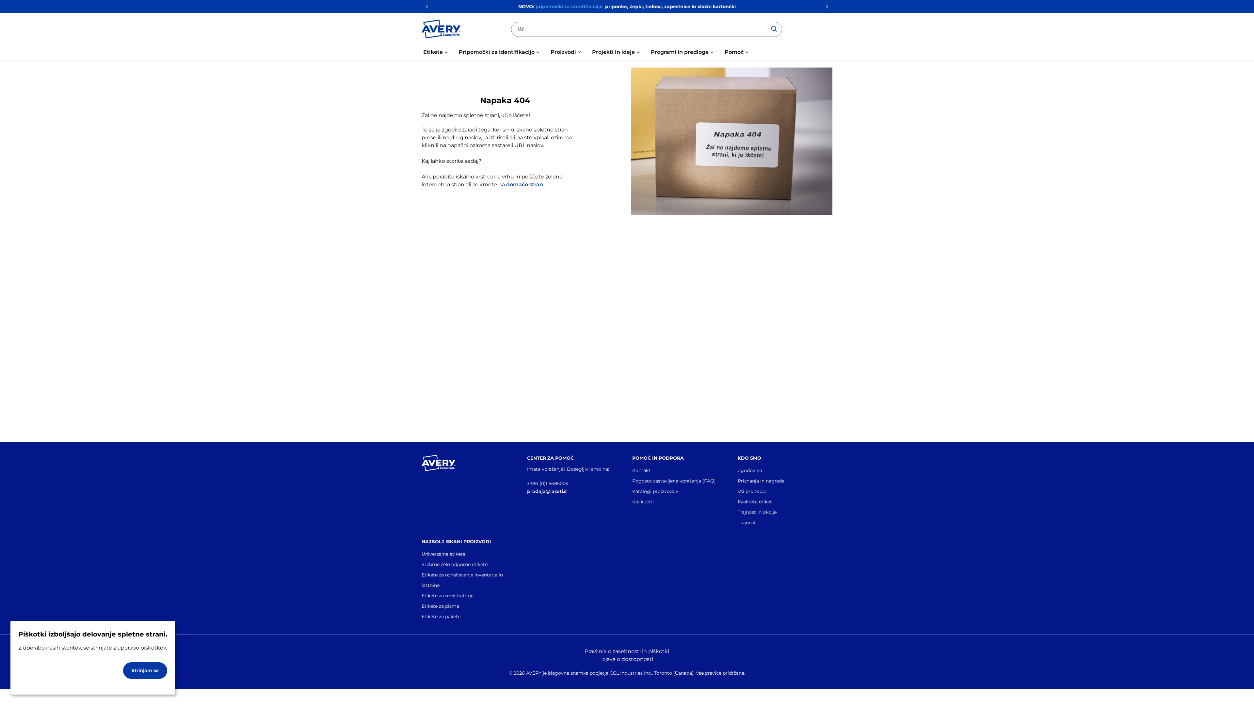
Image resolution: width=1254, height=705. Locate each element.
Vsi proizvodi (752, 491)
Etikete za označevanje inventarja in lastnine (462, 580)
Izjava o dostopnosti (627, 659)
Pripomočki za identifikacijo (497, 52)
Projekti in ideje (613, 52)
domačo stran (524, 184)
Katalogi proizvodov (655, 491)
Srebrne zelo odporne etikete (455, 564)
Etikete (433, 52)
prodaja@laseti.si (547, 491)
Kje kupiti (643, 502)
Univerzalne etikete (443, 554)
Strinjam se (145, 670)
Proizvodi (563, 52)
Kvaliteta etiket (755, 502)
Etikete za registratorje (448, 596)
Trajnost (747, 523)
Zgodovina (750, 470)
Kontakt (641, 470)
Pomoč (734, 52)
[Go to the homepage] (441, 30)
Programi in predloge (680, 52)
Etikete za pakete (441, 617)
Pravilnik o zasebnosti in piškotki (627, 651)
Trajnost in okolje (757, 512)
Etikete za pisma (440, 606)
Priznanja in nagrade (761, 481)
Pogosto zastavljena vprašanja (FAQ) (674, 481)
